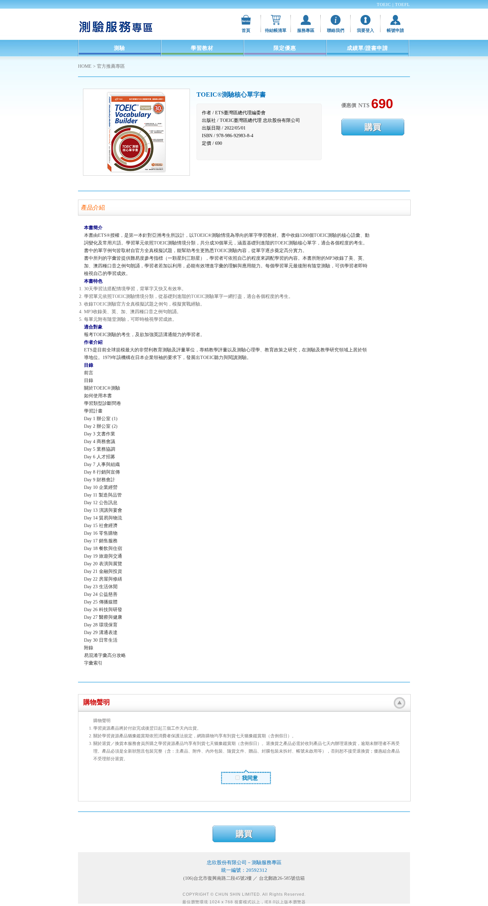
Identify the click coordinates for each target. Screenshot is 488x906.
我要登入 (365, 30)
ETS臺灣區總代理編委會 (240, 112)
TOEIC (384, 4)
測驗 (119, 48)
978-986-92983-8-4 (234, 135)
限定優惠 (285, 48)
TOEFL (402, 4)
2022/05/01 (235, 128)
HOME (85, 66)
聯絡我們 (335, 30)
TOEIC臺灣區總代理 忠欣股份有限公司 (260, 120)
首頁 (246, 30)
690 (218, 143)
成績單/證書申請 (367, 48)
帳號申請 (395, 30)
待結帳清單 (275, 30)
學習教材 (202, 48)
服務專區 (305, 30)
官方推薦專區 (111, 66)
